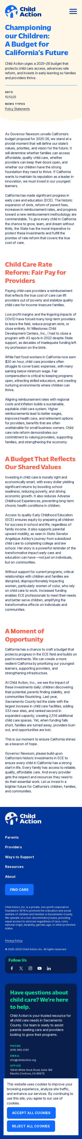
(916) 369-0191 (19, 1050)
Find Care (19, 890)
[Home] (23, 11)
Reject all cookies (31, 1126)
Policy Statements (17, 109)
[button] (73, 11)
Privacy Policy (13, 940)
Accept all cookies (31, 1113)
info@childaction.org (23, 1060)
